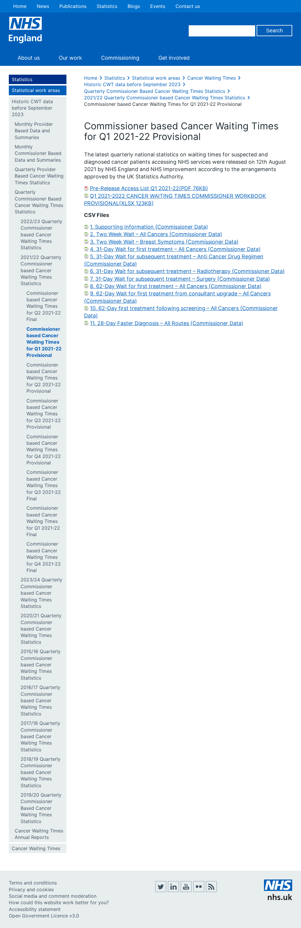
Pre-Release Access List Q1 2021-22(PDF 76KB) (149, 188)
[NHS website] (278, 898)
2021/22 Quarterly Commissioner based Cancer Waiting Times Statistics (41, 270)
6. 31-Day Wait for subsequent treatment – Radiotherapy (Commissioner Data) (187, 271)
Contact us (187, 6)
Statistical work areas (36, 90)
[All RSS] (211, 890)
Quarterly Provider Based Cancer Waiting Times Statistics (39, 175)
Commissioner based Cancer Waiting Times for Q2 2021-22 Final (43, 306)
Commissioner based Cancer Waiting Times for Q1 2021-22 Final (43, 521)
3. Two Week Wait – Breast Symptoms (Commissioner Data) (164, 242)
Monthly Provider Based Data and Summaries (34, 130)
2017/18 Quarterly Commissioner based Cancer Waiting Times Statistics (40, 736)
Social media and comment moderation (52, 896)
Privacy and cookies (31, 889)
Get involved (174, 58)
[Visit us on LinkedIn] (173, 890)
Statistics (107, 6)
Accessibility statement (35, 909)
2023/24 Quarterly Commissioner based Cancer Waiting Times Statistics (41, 593)
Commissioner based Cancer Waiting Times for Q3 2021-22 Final (43, 485)
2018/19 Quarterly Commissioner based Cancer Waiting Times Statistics (41, 772)
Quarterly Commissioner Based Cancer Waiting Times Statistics (39, 202)
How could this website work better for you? (59, 902)
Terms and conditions (33, 883)
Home (19, 6)
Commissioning (120, 58)
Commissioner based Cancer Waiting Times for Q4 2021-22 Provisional (43, 450)
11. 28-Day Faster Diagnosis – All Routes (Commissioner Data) (166, 323)
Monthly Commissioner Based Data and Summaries (38, 153)
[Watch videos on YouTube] (186, 890)
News (43, 6)
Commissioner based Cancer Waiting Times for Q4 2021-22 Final (43, 557)
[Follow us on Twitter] (160, 890)
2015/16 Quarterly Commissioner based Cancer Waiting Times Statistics (41, 664)
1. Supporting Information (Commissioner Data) (149, 227)
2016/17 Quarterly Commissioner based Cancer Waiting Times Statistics (40, 700)
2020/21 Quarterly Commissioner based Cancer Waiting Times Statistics (41, 629)
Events (157, 6)
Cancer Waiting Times (36, 848)
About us (29, 58)
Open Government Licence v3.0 (44, 916)
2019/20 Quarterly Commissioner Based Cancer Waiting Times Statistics (41, 808)
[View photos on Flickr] (198, 890)
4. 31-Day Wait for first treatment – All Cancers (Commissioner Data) (175, 249)
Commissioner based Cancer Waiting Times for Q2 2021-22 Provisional (43, 378)
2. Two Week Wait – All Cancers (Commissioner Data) (156, 234)
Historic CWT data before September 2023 (32, 108)
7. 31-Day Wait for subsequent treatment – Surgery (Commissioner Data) (180, 279)
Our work (70, 58)
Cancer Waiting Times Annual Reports (39, 834)
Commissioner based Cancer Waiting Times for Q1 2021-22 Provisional (43, 342)
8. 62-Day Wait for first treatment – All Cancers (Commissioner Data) (176, 286)
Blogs (134, 6)
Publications (72, 6)
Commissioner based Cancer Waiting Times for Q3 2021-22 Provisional (43, 414)
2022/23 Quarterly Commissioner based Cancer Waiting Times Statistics (41, 234)
